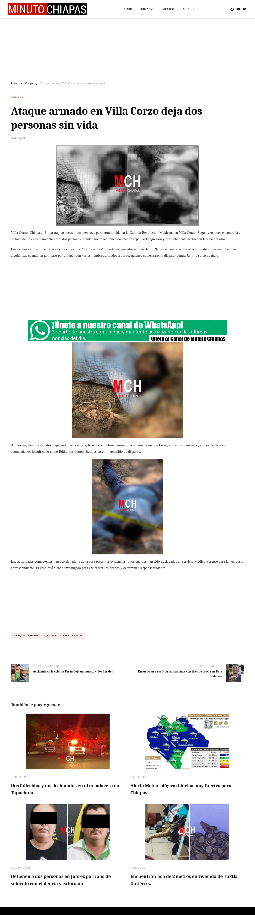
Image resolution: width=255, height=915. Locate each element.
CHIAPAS (50, 635)
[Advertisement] (127, 48)
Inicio (127, 9)
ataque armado (26, 635)
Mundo (188, 9)
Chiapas (147, 9)
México (168, 9)
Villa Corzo (72, 635)
